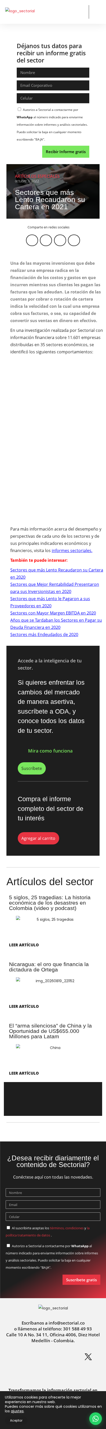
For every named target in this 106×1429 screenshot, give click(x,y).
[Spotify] (70, 1357)
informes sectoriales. (72, 550)
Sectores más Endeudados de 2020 (44, 634)
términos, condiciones (67, 1228)
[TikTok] (62, 1373)
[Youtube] (44, 1373)
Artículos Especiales (37, 176)
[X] (88, 1357)
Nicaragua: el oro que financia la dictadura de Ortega (49, 966)
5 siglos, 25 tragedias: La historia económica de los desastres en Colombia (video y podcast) (50, 902)
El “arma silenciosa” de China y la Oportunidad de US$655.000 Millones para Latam (50, 1031)
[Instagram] (53, 1357)
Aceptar (16, 1420)
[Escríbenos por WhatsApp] (95, 1418)
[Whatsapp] (18, 1357)
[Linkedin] (35, 1357)
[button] (81, 12)
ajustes (17, 1411)
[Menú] (97, 12)
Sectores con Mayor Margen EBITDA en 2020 (53, 613)
